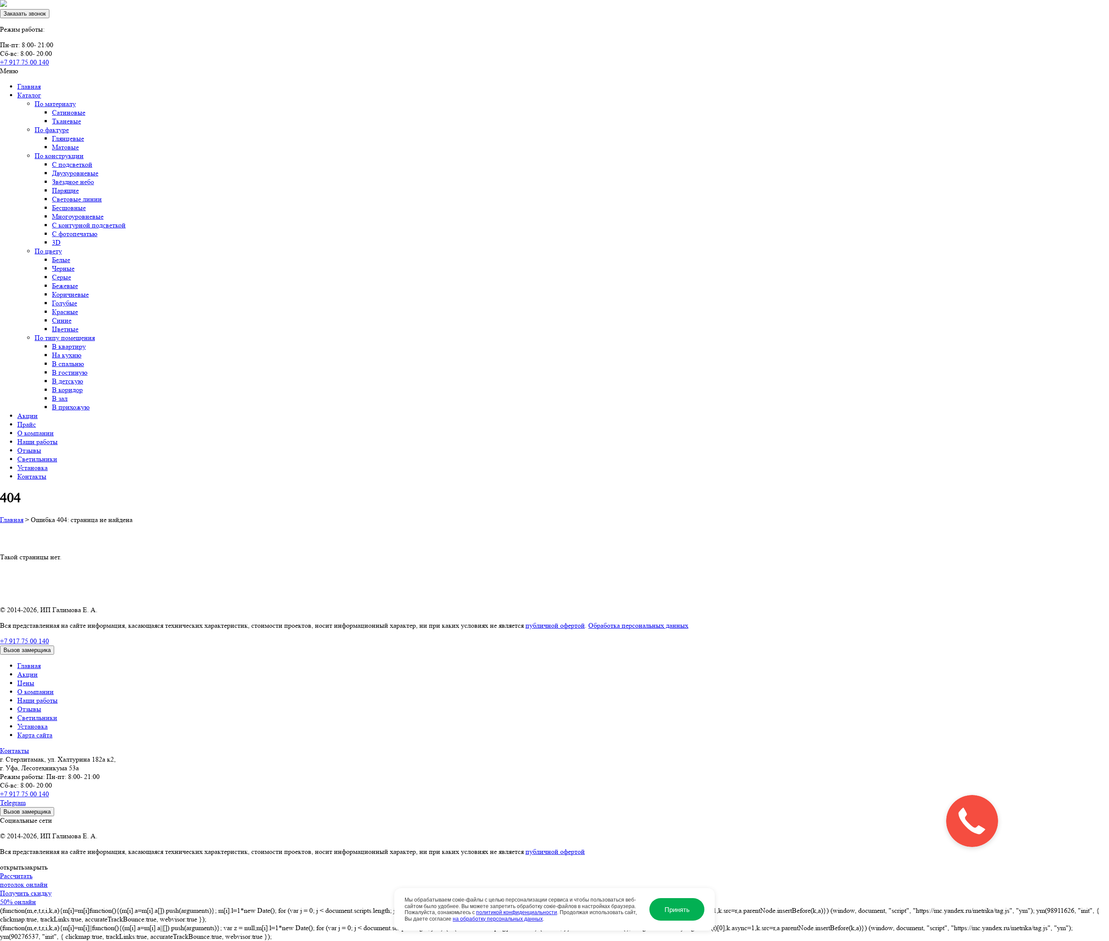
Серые (61, 277)
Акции (27, 416)
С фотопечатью (74, 234)
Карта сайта (34, 735)
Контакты (31, 476)
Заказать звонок (24, 13)
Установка (32, 468)
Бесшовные (69, 208)
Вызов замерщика (27, 650)
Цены (25, 683)
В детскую (67, 381)
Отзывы (29, 450)
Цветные (65, 329)
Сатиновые (68, 112)
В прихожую (71, 407)
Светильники (37, 459)
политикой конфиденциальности (516, 912)
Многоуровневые (78, 216)
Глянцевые (68, 138)
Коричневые (70, 294)
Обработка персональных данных (638, 625)
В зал (60, 398)
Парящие (65, 190)
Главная (29, 86)
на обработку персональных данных (498, 919)
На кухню (66, 355)
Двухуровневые (75, 173)
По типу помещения (65, 338)
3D (56, 242)
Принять (677, 909)
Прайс (26, 424)
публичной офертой (555, 625)
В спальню (68, 364)
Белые (61, 260)
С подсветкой (72, 164)
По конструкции (59, 156)
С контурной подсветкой (89, 225)
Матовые (65, 147)
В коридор (67, 390)
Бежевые (65, 286)
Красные (65, 312)
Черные (63, 268)
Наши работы (37, 442)
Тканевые (66, 121)
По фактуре (52, 130)
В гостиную (70, 372)
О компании (35, 433)
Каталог (29, 95)
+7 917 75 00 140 (24, 62)
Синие (61, 320)
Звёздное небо (73, 182)
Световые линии (77, 199)
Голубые (64, 303)
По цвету (48, 251)
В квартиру (69, 346)
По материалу (55, 104)
